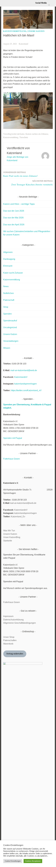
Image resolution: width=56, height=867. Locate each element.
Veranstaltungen (10, 341)
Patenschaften (10, 640)
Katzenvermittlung (15, 31)
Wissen (6, 348)
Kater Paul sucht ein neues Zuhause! (20, 174)
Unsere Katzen (36, 31)
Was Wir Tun (9, 530)
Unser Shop (8, 637)
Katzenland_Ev (18, 516)
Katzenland (23, 43)
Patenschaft (8, 300)
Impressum (8, 616)
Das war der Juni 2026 (13, 211)
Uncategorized (10, 327)
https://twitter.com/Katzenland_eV (26, 390)
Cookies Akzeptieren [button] (33, 861)
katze (22, 133)
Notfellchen (8, 293)
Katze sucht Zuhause (13, 273)
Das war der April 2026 (13, 224)
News (6, 286)
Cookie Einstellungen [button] (13, 861)
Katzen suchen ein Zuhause (37, 133)
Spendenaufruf (10, 320)
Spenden (7, 314)
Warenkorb (8, 644)
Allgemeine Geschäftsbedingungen (19, 623)
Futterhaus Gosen (11, 459)
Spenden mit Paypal (12, 438)
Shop (5, 307)
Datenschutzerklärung (13, 620)
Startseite (7, 541)
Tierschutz (23, 137)
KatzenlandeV (20, 377)
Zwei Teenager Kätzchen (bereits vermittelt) (32, 183)
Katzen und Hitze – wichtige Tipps (19, 204)
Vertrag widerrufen (14, 654)
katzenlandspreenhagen (25, 384)
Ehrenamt (7, 266)
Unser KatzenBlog (11, 537)
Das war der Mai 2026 (13, 218)
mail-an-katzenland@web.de (23, 370)
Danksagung (9, 259)
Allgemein (8, 252)
